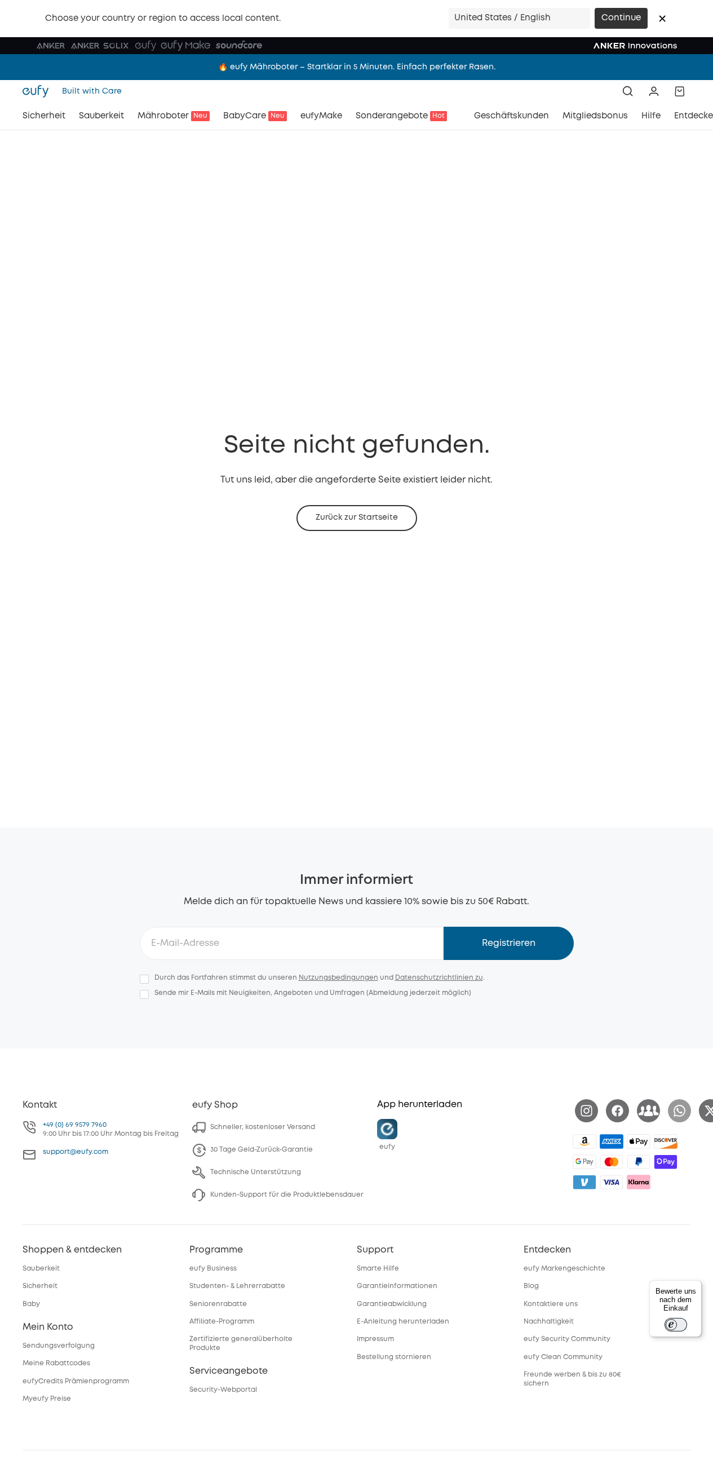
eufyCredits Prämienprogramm (76, 1381)
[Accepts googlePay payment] (584, 1162)
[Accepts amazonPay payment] (584, 1141)
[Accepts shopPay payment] (665, 1162)
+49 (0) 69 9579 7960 (75, 1125)
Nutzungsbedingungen (338, 978)
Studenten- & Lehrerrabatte (237, 1286)
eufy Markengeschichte (564, 1269)
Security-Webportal (223, 1390)
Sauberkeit (41, 1269)
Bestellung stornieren (394, 1357)
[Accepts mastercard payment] (611, 1162)
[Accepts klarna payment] (638, 1182)
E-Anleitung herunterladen (403, 1321)
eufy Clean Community (563, 1357)
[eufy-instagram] (586, 1110)
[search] (628, 91)
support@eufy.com (75, 1152)
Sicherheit (40, 1286)
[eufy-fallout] (648, 1110)
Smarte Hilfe (378, 1269)
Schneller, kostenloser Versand (262, 1127)
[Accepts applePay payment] (638, 1141)
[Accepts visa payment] (611, 1182)
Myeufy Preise (47, 1399)
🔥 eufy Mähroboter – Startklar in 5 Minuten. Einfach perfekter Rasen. (356, 67)
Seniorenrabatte (218, 1304)
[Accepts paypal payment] (638, 1162)
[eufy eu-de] (39, 91)
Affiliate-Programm (221, 1321)
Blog (531, 1286)
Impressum (375, 1339)
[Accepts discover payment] (665, 1141)
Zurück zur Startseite (357, 517)
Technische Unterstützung (255, 1172)
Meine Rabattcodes (56, 1363)
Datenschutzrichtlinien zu (439, 978)
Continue (621, 18)
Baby (31, 1304)
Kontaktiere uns (551, 1304)
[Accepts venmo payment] (584, 1182)
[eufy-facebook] (617, 1110)
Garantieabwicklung (392, 1304)
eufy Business (213, 1269)
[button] (662, 18)
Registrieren (508, 943)
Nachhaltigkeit (549, 1321)
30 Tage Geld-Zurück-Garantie (261, 1150)
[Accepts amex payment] (611, 1141)
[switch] (676, 1324)
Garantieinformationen (397, 1286)
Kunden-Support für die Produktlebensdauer (287, 1195)
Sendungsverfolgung (59, 1346)
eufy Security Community (567, 1339)
